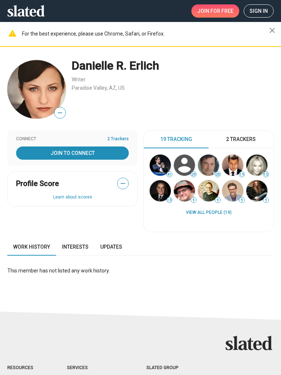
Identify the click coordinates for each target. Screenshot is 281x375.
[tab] (176, 139)
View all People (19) (209, 212)
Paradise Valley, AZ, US (98, 88)
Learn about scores (72, 197)
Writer (79, 79)
